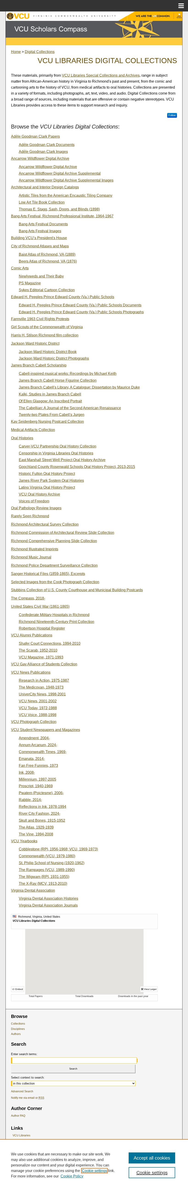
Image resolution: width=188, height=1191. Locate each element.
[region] (94, 1165)
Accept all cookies (152, 1157)
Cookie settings (94, 1171)
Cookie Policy (72, 1176)
